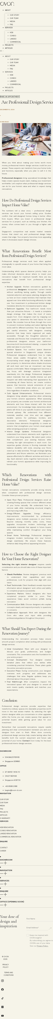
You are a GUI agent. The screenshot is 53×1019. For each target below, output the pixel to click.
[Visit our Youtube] (2, 1017)
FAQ (11, 24)
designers (22, 289)
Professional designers (12, 178)
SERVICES (9, 27)
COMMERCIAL (15, 42)
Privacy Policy (42, 946)
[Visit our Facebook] (2, 991)
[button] (26, 51)
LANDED (13, 39)
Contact (26, 741)
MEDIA (12, 21)
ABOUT (8, 10)
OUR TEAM (14, 18)
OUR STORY (14, 15)
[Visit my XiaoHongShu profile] (2, 1008)
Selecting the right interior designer (19, 564)
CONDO (13, 36)
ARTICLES (9, 48)
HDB (11, 32)
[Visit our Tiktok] (2, 1000)
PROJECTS (9, 45)
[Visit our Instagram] (2, 982)
